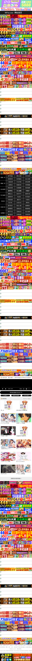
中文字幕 (19, 182)
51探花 (28, 199)
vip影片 (5, 395)
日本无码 (27, 176)
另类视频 (27, 184)
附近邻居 (10, 187)
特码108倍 (16, 395)
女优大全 (19, 202)
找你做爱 (27, 187)
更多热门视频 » (27, 398)
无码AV (3, 201)
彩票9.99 (10, 196)
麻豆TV (19, 199)
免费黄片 (27, 205)
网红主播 (19, 176)
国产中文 (10, 211)
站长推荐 (3, 189)
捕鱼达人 (10, 193)
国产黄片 (10, 205)
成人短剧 (27, 211)
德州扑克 (27, 193)
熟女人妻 (19, 205)
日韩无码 (27, 214)
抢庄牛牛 (19, 193)
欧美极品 (19, 179)
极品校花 (10, 214)
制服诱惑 (27, 208)
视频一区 (3, 177)
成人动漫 (27, 179)
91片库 (10, 202)
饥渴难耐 (19, 187)
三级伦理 (10, 182)
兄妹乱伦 (19, 211)
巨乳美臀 (27, 182)
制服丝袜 (19, 184)
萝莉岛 (27, 202)
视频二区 (3, 183)
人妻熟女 (10, 184)
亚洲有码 (10, 179)
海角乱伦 (19, 208)
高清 (21, 388)
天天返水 (27, 196)
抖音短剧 (10, 199)
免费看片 (3, 213)
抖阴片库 (3, 207)
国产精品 (10, 176)
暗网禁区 (10, 208)
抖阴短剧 (19, 214)
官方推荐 (3, 195)
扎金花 (19, 196)
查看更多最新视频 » (16, 478)
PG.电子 (26, 395)
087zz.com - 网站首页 (13, 13)
